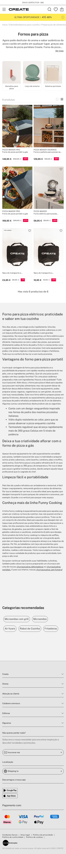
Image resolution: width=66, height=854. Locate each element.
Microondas (40, 619)
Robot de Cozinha (30, 628)
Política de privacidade (43, 835)
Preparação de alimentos (53, 24)
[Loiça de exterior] (32, 73)
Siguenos (6, 723)
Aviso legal (25, 835)
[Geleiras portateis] (53, 73)
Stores (5, 684)
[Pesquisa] (49, 9)
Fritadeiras (51, 628)
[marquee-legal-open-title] (63, 17)
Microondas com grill (17, 619)
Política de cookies (34, 837)
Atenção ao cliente (10, 694)
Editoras (6, 713)
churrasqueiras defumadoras (30, 567)
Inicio (5, 24)
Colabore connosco (11, 703)
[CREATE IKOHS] (18, 9)
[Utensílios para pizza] (11, 73)
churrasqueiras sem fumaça (49, 570)
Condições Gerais (9, 835)
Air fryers (10, 628)
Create (5, 674)
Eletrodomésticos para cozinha (24, 24)
